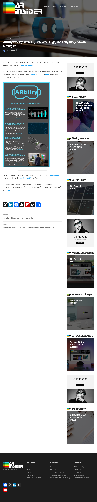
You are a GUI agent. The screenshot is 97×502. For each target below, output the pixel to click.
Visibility (74, 7)
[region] (80, 115)
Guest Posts (54, 469)
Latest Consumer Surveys (82, 478)
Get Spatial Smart (75, 187)
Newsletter (53, 467)
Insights (62, 7)
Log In (29, 469)
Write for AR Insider (76, 301)
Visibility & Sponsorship (57, 472)
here (33, 74)
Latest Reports (78, 472)
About (46, 7)
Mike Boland (13, 50)
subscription (54, 175)
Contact (29, 472)
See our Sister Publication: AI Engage (77, 344)
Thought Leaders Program (58, 475)
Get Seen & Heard (75, 260)
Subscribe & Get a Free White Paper (78, 147)
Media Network (31, 475)
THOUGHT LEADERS (51, 11)
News (54, 7)
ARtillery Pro (78, 469)
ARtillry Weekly (27, 65)
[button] (80, 115)
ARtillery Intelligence (80, 467)
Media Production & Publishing (60, 478)
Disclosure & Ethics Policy (35, 478)
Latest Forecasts (79, 475)
